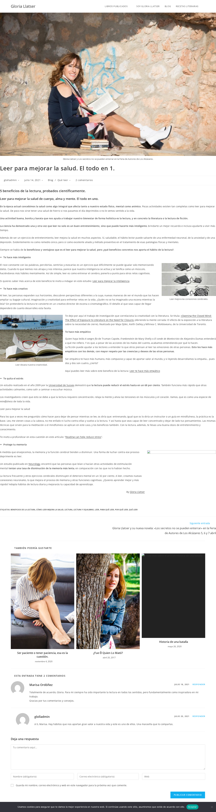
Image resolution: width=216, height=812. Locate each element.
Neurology (34, 463)
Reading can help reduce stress (83, 437)
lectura (68, 509)
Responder (199, 684)
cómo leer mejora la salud (49, 509)
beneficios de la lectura (23, 509)
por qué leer (121, 509)
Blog (50, 180)
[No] (211, 807)
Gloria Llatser (23, 6)
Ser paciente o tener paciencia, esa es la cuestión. (42, 654)
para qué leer (107, 509)
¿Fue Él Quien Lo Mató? (108, 653)
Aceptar (192, 806)
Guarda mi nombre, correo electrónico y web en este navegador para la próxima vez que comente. (71, 785)
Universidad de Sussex (61, 385)
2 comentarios (84, 180)
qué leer (133, 509)
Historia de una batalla (173, 642)
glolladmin (10, 180)
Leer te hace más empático (145, 370)
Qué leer (63, 180)
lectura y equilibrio (83, 509)
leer (97, 509)
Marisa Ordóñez (41, 685)
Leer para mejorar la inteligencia (110, 281)
